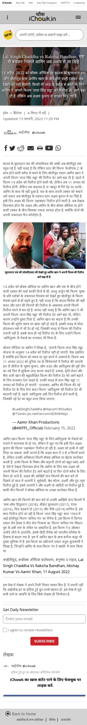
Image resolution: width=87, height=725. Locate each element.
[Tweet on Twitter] (12, 148)
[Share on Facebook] (5, 148)
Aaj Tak (20, 2)
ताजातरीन (66, 720)
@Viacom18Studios (57, 409)
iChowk (7, 2)
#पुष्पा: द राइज (65, 559)
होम (5, 112)
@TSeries (19, 413)
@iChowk (38, 133)
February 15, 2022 (59, 428)
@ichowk (29, 666)
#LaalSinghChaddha (27, 409)
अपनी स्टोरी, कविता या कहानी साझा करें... (44, 35)
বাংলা (31, 2)
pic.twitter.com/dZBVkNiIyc (47, 413)
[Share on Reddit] (21, 148)
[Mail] (30, 148)
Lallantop (79, 2)
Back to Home (24, 713)
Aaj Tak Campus (47, 2)
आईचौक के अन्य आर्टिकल (29, 720)
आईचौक (17, 666)
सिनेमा (17, 112)
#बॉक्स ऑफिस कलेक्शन (36, 559)
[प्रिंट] (39, 148)
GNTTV (65, 2)
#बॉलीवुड (9, 559)
